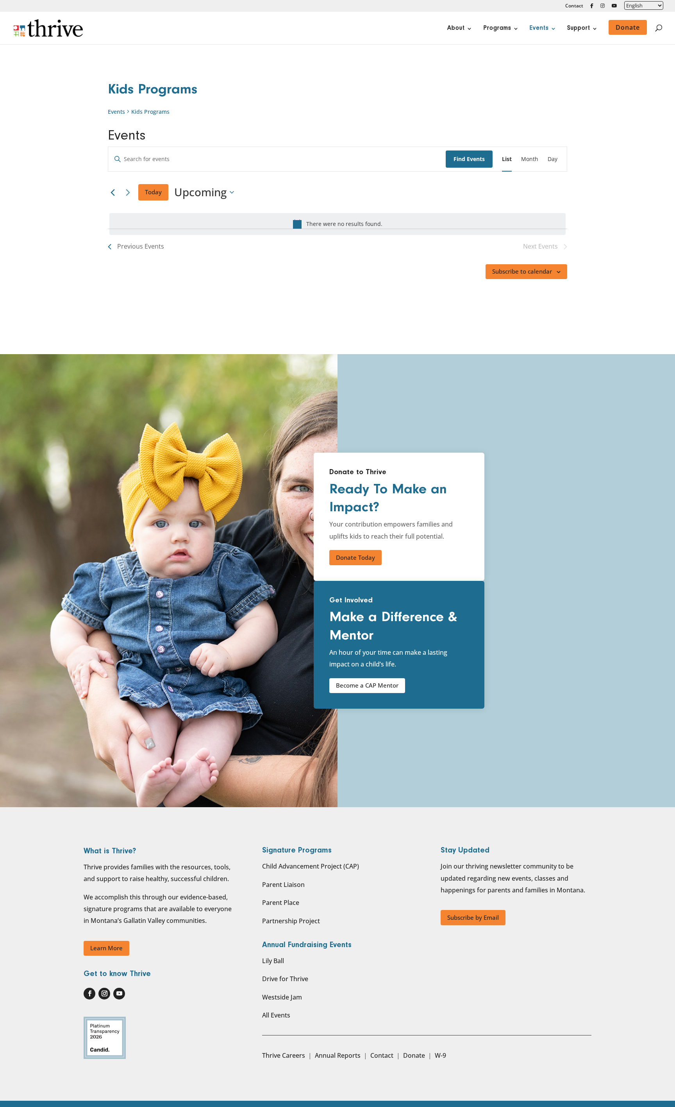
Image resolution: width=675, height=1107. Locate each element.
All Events (276, 1015)
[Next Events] (127, 192)
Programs (497, 29)
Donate (414, 1055)
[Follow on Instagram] (104, 994)
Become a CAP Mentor (367, 685)
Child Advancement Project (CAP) (310, 866)
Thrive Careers (283, 1055)
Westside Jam (282, 997)
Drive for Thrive (285, 978)
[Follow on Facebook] (89, 994)
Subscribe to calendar (522, 271)
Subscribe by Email (473, 917)
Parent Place (280, 902)
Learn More (106, 948)
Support (578, 29)
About (456, 29)
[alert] (337, 224)
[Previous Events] (112, 192)
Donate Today (355, 557)
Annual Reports (338, 1055)
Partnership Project (291, 921)
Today (153, 192)
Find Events (469, 159)
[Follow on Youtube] (119, 994)
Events (539, 29)
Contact (574, 6)
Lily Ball (273, 961)
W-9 (440, 1055)
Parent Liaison (283, 884)
